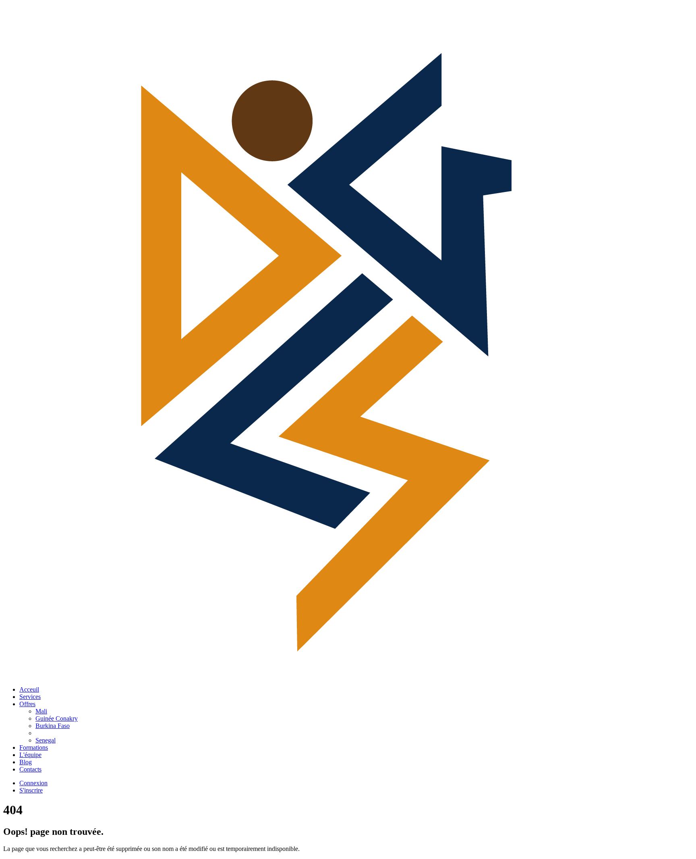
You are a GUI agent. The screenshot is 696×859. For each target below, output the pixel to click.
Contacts (30, 769)
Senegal (45, 740)
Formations (33, 747)
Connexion (33, 783)
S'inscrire (31, 790)
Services (30, 696)
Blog (25, 762)
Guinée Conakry (56, 718)
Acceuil (29, 689)
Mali (41, 711)
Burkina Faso (52, 725)
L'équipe (30, 754)
